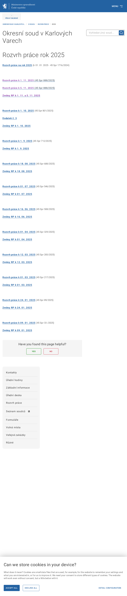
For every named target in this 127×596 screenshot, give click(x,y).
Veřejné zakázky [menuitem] (16, 435)
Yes (33, 351)
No (51, 351)
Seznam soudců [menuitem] (15, 411)
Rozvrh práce (43, 24)
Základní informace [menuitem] (18, 387)
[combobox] (105, 33)
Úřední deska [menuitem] (14, 395)
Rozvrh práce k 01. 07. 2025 (18, 186)
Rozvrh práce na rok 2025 (17, 65)
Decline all (31, 588)
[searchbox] (105, 33)
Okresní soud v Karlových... (14, 24)
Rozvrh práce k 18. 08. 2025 (18, 163)
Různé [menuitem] (9, 442)
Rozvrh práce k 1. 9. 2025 (17, 141)
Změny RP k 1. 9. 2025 (15, 148)
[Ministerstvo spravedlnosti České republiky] (18, 6)
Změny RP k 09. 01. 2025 (17, 330)
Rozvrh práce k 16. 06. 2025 (18, 209)
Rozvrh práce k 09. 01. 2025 (18, 322)
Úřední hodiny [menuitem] (14, 380)
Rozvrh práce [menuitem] (14, 402)
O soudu (31, 24)
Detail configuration (110, 588)
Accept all (12, 588)
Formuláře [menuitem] (12, 419)
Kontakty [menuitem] (11, 372)
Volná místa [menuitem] (13, 427)
